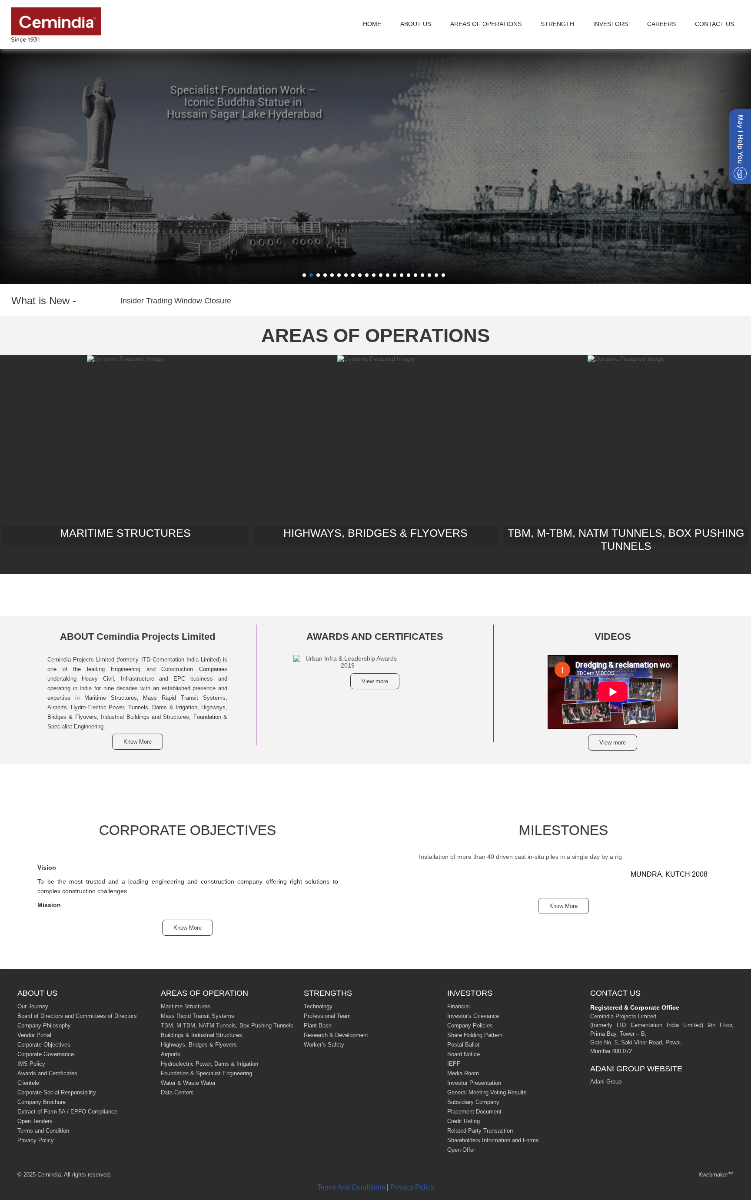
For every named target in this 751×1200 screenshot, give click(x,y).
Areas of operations (486, 23)
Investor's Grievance (473, 1016)
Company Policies (470, 1025)
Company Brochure (41, 1102)
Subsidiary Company (473, 1102)
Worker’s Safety (324, 1044)
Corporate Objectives (43, 1044)
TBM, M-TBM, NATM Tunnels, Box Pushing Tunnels (227, 1025)
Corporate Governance (45, 1054)
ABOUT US (415, 23)
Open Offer (461, 1150)
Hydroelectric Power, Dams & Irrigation (209, 1063)
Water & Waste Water (188, 1083)
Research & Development (336, 1035)
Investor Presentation (474, 1083)
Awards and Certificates (47, 1073)
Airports (170, 1054)
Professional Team (327, 1016)
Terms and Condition (43, 1130)
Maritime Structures (185, 1006)
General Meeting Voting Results (487, 1092)
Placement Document (474, 1111)
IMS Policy (31, 1063)
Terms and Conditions (351, 1187)
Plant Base (318, 1025)
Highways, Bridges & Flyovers (199, 1044)
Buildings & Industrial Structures (201, 1035)
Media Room (463, 1073)
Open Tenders (35, 1121)
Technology (318, 1006)
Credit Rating (463, 1121)
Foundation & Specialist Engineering (206, 1073)
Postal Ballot (463, 1044)
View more (375, 681)
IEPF (453, 1063)
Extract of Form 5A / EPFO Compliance (67, 1111)
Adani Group (605, 1081)
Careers (661, 23)
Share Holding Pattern (474, 1035)
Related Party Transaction (480, 1130)
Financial (458, 1006)
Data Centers (177, 1092)
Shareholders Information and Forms (493, 1140)
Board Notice (463, 1054)
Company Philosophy (44, 1025)
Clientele (28, 1083)
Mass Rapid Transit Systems (197, 1016)
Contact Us (714, 23)
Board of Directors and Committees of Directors (77, 1016)
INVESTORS (610, 23)
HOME (372, 23)
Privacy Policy (35, 1140)
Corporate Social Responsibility (56, 1092)
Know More (137, 741)
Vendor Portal (34, 1035)
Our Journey (32, 1006)
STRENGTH (557, 23)
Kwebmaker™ (716, 1174)
